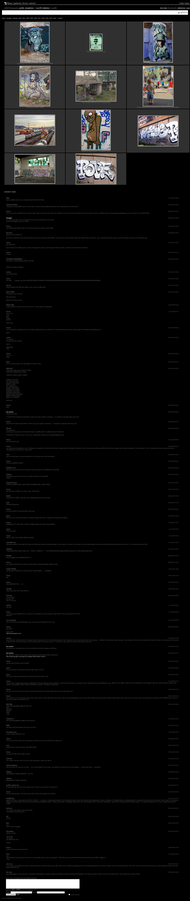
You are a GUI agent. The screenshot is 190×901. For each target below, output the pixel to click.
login (13, 889)
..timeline (59, 18)
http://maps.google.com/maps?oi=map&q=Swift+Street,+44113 (25, 656)
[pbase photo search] (32, 4)
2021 (23, 18)
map (188, 8)
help (17, 894)
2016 (43, 18)
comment (7, 192)
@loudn (15, 18)
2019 (31, 18)
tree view (163, 8)
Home (3, 18)
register (18, 889)
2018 (35, 18)
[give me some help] (181, 4)
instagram (9, 18)
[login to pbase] (187, 4)
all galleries (29, 8)
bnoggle (9, 218)
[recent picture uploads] (17, 4)
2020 (27, 18)
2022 (20, 18)
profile (21, 8)
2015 (47, 18)
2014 (50, 18)
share (14, 192)
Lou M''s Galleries (42, 8)
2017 (39, 18)
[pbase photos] (8, 4)
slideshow (181, 8)
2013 (54, 18)
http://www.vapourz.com (13, 633)
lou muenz (9, 412)
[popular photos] (107, 4)
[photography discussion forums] (25, 4)
